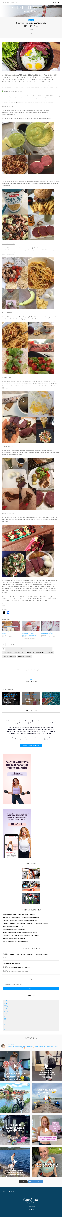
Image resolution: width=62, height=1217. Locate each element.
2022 (6, 1006)
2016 (5, 1022)
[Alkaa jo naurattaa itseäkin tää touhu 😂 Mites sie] (47, 1098)
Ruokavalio (50, 652)
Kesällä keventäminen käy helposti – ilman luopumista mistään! (20, 932)
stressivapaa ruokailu (9, 656)
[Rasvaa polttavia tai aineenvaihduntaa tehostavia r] (15, 1066)
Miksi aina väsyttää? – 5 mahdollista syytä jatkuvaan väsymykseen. (21, 917)
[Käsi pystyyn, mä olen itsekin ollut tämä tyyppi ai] (47, 1130)
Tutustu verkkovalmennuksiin (31, 745)
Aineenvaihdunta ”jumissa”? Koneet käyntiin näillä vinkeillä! (19, 914)
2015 (5, 1024)
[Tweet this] (38, 33)
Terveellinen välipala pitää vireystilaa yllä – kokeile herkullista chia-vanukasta (29, 633)
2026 (6, 1001)
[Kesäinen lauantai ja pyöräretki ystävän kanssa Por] (15, 1098)
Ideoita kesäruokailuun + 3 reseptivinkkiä (14, 929)
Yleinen (31, 29)
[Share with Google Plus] (41, 33)
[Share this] (34, 33)
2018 (5, 1016)
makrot (49, 649)
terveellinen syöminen (24, 656)
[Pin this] (45, 33)
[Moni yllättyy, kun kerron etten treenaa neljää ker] (47, 1066)
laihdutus (42, 649)
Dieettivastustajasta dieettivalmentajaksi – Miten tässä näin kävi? (21, 935)
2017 (5, 1019)
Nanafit (14, 2)
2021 (5, 1009)
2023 (6, 1003)
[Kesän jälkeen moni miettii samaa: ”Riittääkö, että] (15, 1162)
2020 (6, 1011)
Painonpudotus (7, 652)
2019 (5, 1014)
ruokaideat (30, 652)
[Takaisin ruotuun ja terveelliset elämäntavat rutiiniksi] (50, 626)
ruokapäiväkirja (40, 652)
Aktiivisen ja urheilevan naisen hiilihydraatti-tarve (16, 967)
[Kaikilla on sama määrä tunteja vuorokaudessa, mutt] (15, 1130)
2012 (5, 1029)
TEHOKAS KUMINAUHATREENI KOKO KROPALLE (14, 938)
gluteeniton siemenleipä (14, 649)
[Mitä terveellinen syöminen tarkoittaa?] (11, 626)
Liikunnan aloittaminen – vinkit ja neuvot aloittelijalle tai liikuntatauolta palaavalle (26, 923)
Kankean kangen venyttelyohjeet (12, 963)
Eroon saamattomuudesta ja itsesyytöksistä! (15, 941)
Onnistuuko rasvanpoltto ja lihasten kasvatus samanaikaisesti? (20, 920)
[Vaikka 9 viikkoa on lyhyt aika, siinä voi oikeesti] (47, 1162)
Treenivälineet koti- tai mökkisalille (13, 926)
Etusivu (6, 2)
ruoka (23, 652)
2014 (5, 1027)
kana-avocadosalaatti (30, 649)
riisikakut (17, 652)
